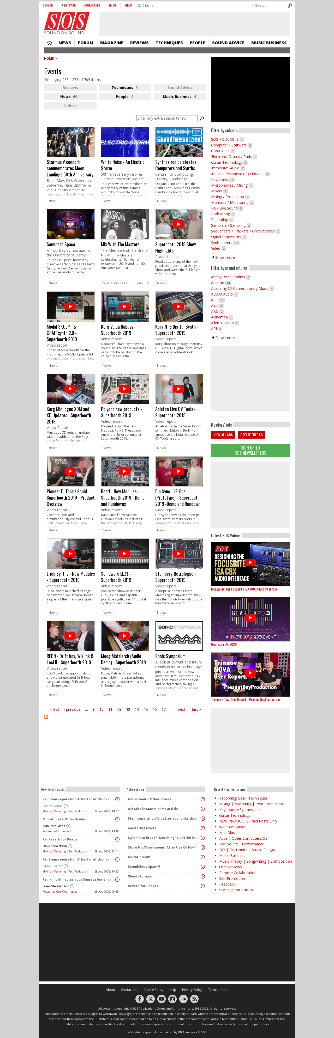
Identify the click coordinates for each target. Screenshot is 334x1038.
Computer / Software (231, 145)
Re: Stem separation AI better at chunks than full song (79, 799)
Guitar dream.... (141, 857)
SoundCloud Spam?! (144, 866)
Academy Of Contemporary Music (242, 288)
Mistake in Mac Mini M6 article (153, 809)
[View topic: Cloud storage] (202, 876)
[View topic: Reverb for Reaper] (202, 886)
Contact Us (129, 989)
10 (101, 709)
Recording (222, 219)
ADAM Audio (224, 294)
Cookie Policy (153, 989)
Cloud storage (139, 876)
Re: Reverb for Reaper (61, 839)
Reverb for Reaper (143, 886)
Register (68, 5)
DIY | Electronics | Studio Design (247, 849)
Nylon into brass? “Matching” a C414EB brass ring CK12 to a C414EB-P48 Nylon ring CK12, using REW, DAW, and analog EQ (164, 838)
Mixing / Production (230, 196)
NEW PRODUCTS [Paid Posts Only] (248, 821)
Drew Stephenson (56, 886)
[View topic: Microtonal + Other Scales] (117, 819)
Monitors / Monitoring (232, 202)
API (216, 328)
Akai (217, 305)
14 (137, 709)
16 (155, 709)
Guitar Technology (229, 162)
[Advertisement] (250, 494)
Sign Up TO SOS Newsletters (250, 450)
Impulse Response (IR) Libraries (240, 173)
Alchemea (222, 317)
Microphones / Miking (232, 185)
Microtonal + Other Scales (64, 819)
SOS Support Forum (236, 889)
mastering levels (142, 828)
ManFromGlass (54, 826)
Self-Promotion (232, 878)
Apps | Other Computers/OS (243, 838)
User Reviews (230, 866)
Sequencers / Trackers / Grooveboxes (245, 231)
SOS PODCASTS (227, 139)
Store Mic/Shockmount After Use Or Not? (162, 847)
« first (54, 709)
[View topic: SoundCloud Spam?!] (202, 866)
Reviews (139, 43)
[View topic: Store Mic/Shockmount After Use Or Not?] (202, 847)
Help (128, 5)
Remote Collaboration (238, 872)
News (64, 43)
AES (218, 299)
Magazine (111, 43)
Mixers (219, 190)
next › (182, 709)
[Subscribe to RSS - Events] (125, 720)
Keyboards (223, 179)
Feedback (227, 884)
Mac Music (228, 832)
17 (164, 709)
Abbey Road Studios (230, 276)
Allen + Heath (225, 322)
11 (110, 709)
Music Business (269, 43)
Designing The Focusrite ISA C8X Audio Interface (244, 589)
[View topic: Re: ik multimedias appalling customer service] (117, 879)
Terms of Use (218, 989)
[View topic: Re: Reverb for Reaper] (117, 839)
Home (49, 43)
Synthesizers (225, 242)
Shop (112, 5)
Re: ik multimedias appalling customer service (79, 879)
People (197, 43)
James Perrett (53, 866)
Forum (85, 43)
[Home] (67, 21)
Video (218, 248)
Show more (225, 257)
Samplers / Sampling (231, 225)
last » (196, 709)
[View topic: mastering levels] (202, 828)
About (110, 989)
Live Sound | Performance (241, 844)
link (71, 162)
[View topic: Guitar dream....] (202, 857)
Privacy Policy (192, 989)
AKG (217, 311)
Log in (48, 5)
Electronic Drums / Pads (234, 156)
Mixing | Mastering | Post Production (65, 811)
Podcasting (223, 213)
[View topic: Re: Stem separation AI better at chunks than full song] (117, 799)
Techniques (169, 43)
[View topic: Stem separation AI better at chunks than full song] (202, 818)
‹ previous (72, 709)
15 (146, 709)
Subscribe (92, 5)
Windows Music (232, 826)
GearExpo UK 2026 (224, 644)
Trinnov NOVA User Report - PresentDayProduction (245, 699)
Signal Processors (229, 236)
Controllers (223, 150)
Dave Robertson (55, 846)
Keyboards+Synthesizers (57, 831)
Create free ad (251, 434)
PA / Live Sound (227, 208)
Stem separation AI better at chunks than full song (164, 818)
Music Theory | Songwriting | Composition (255, 861)
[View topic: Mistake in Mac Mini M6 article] (202, 809)
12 (119, 709)
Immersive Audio (228, 167)
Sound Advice (228, 43)
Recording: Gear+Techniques (60, 891)
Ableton (221, 282)
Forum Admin (53, 806)
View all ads (223, 434)
